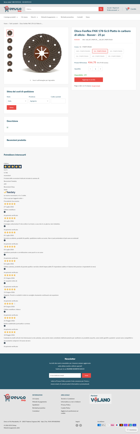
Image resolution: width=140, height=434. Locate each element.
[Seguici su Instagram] (80, 425)
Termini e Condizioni (67, 399)
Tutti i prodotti (13, 23)
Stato (8, 97)
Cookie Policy (65, 408)
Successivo (15, 201)
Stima (11, 107)
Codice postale (56, 97)
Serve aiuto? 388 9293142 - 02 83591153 (17, 2)
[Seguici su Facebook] (77, 425)
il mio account (112, 10)
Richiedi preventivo (67, 17)
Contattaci (35, 411)
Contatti (80, 17)
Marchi (33, 17)
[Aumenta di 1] (100, 69)
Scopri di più (96, 86)
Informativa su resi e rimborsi (70, 402)
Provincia (32, 97)
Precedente (7, 201)
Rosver (77, 39)
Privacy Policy (60, 381)
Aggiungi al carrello (88, 80)
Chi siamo (24, 17)
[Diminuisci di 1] (90, 69)
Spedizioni (35, 405)
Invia (86, 375)
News (88, 17)
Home (5, 23)
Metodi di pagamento (48, 17)
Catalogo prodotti (10, 17)
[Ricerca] (101, 9)
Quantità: (77, 69)
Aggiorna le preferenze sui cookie (69, 412)
